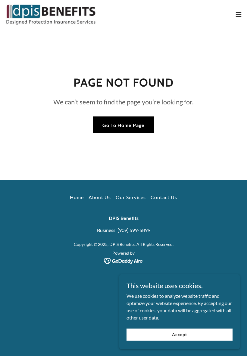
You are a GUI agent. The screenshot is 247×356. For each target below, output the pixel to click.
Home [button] (77, 197)
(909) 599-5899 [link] (133, 230)
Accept (179, 334)
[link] (51, 14)
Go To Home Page (123, 125)
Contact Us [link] (164, 197)
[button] (239, 14)
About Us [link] (100, 197)
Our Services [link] (130, 197)
